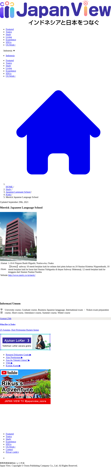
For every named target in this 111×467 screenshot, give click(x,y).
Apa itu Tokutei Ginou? (18, 360)
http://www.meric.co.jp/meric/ (21, 275)
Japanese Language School (18, 192)
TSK (9, 363)
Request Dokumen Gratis (18, 354)
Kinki (9, 194)
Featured (10, 29)
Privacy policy (12, 452)
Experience (11, 39)
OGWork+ (11, 45)
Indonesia (10, 55)
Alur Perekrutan (14, 357)
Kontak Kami (13, 365)
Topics (9, 32)
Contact (9, 449)
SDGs (8, 42)
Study (8, 34)
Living (9, 37)
